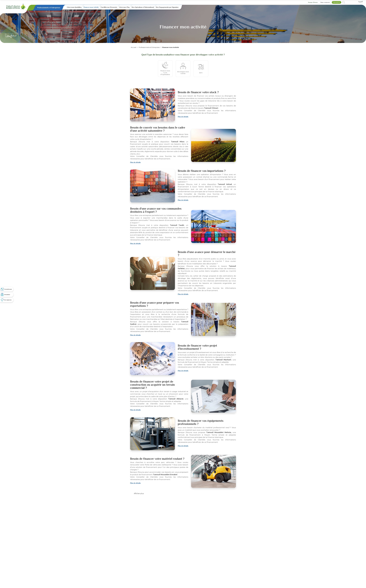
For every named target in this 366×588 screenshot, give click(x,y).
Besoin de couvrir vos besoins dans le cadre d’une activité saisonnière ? (157, 129)
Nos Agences (8, 300)
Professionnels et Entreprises (149, 47)
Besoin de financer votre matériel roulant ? (157, 458)
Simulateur (7, 294)
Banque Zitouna (313, 2)
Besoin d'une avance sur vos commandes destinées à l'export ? (155, 210)
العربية (360, 1)
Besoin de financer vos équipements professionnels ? (200, 422)
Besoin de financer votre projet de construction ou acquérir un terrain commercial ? (152, 384)
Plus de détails (183, 117)
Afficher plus (139, 493)
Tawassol (336, 2)
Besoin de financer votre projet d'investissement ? (197, 347)
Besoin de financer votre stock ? (198, 92)
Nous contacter (325, 2)
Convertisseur (8, 289)
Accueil (133, 47)
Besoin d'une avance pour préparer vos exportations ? (154, 304)
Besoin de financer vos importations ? (202, 170)
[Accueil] (16, 6)
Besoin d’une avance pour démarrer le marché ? (207, 253)
